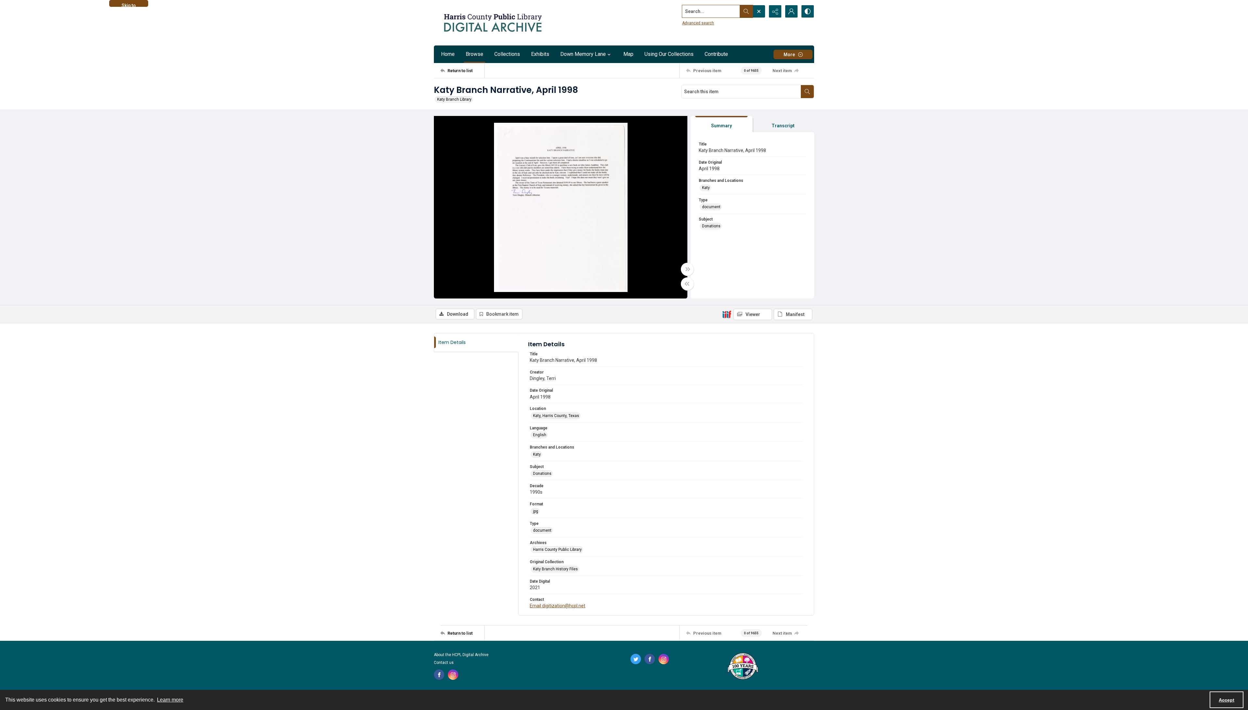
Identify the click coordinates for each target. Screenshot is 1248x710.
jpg (535, 511)
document (711, 207)
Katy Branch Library (454, 99)
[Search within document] (807, 91)
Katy (706, 187)
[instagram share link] (453, 674)
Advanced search (698, 23)
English (539, 435)
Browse (474, 54)
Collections (507, 54)
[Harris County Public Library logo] (742, 667)
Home (448, 54)
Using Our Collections (669, 54)
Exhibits (540, 54)
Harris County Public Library (557, 549)
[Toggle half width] (687, 283)
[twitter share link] (635, 659)
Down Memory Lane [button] (583, 54)
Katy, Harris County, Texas (556, 415)
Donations (711, 226)
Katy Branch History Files (555, 569)
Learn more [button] (170, 700)
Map (628, 54)
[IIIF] (727, 314)
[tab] (721, 124)
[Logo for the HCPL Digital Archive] (492, 23)
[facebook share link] (439, 674)
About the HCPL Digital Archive (461, 655)
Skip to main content (129, 5)
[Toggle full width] (687, 269)
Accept (1226, 700)
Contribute (716, 54)
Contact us (444, 662)
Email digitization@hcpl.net (557, 605)
